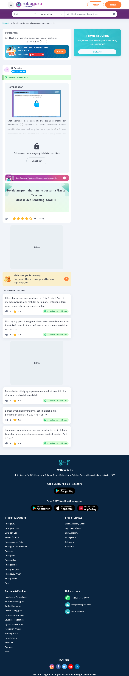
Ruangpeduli (11, 578)
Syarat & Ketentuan (14, 624)
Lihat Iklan (37, 160)
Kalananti (69, 546)
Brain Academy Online (75, 523)
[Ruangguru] (64, 463)
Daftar (96, 4)
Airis (7, 582)
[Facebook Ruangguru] (58, 666)
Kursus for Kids (12, 537)
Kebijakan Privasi (13, 628)
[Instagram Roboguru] (51, 666)
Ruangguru (10, 523)
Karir (7, 651)
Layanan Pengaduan (14, 619)
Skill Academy (71, 532)
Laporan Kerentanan (14, 615)
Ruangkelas (10, 560)
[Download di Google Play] (64, 491)
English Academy (73, 528)
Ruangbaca (10, 555)
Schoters (69, 541)
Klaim (60, 51)
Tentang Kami (11, 633)
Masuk (113, 4)
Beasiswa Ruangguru (15, 601)
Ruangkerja (70, 537)
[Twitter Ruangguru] (64, 666)
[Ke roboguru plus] (37, 178)
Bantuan (9, 647)
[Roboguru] (29, 4)
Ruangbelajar (11, 564)
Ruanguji (9, 550)
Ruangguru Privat (13, 573)
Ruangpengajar (12, 569)
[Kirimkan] (67, 14)
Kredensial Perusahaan (16, 596)
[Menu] (11, 4)
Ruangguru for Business (16, 546)
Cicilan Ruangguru (13, 605)
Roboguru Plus (12, 528)
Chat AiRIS (97, 52)
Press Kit (9, 642)
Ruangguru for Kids (14, 541)
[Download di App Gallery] (87, 508)
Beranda (6, 23)
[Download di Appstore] (64, 508)
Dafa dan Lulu (11, 532)
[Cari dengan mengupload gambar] (114, 14)
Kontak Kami (11, 637)
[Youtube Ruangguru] (70, 666)
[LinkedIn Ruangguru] (77, 666)
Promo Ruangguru (13, 610)
